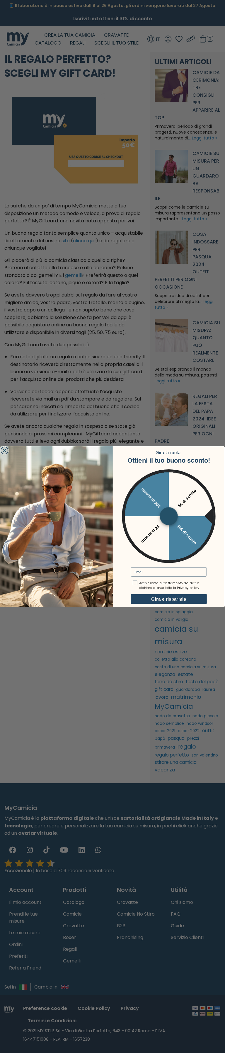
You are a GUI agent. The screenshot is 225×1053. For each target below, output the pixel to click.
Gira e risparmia (168, 599)
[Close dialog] (4, 450)
